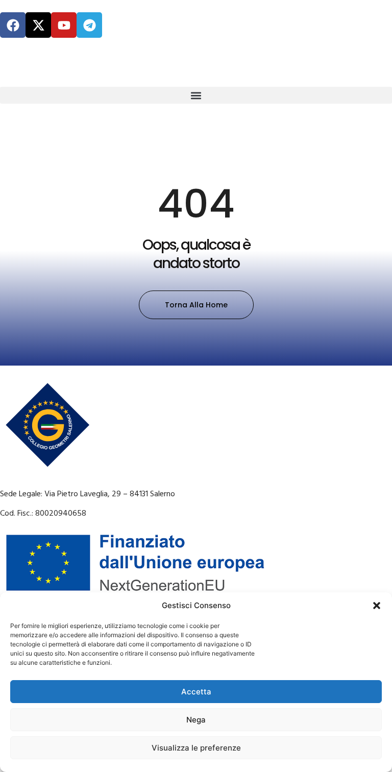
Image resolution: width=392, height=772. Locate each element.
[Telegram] (89, 25)
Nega (196, 720)
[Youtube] (64, 25)
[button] (377, 605)
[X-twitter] (38, 25)
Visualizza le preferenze (196, 748)
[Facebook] (13, 25)
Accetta (196, 691)
